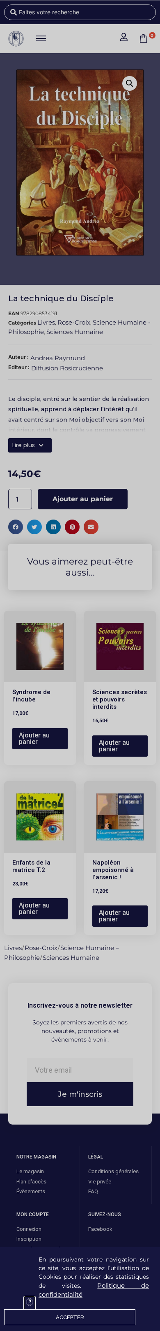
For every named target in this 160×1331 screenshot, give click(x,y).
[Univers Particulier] (29, 1303)
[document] (80, 665)
